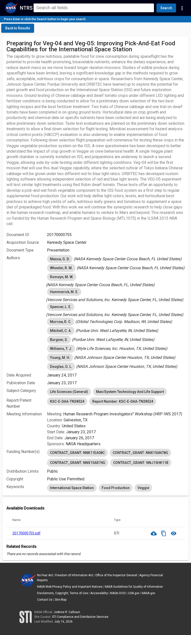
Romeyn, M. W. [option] (61, 277)
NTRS (26, 8)
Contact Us (44, 599)
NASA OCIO (118, 593)
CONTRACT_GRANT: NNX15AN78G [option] (140, 453)
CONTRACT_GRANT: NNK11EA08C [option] (77, 453)
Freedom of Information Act (74, 575)
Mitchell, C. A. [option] (61, 331)
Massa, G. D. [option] (60, 259)
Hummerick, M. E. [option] (64, 292)
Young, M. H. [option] (60, 358)
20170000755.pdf (26, 533)
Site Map (60, 599)
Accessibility (99, 593)
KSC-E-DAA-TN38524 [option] (67, 401)
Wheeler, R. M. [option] (61, 268)
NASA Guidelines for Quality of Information (134, 586)
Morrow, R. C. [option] (60, 322)
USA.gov (134, 593)
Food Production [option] (116, 488)
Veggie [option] (143, 488)
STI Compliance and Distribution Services (80, 617)
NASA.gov (148, 593)
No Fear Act (45, 575)
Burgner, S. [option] (59, 340)
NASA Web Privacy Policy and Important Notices (69, 586)
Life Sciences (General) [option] (69, 392)
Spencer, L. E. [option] (60, 307)
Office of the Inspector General (116, 575)
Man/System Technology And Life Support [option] (130, 392)
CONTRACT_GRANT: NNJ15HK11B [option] (140, 463)
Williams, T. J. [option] (61, 349)
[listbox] (116, 259)
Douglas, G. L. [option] (61, 367)
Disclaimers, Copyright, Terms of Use (62, 593)
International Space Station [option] (72, 488)
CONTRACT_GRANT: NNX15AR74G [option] (77, 463)
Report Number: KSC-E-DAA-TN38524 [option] (122, 401)
